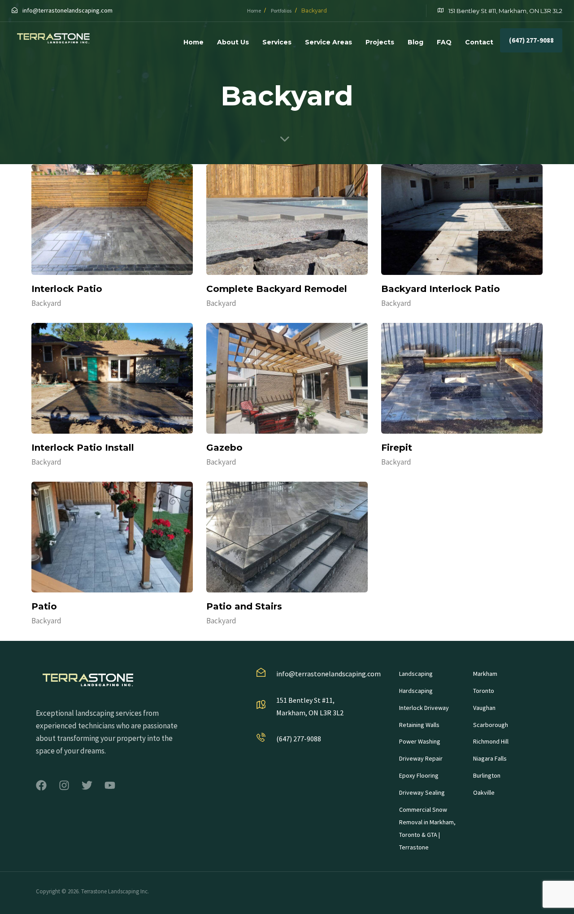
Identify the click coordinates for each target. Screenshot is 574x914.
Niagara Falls (490, 758)
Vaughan (484, 708)
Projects (379, 42)
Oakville (484, 792)
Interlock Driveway (424, 708)
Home (193, 42)
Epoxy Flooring (419, 775)
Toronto (483, 691)
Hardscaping (416, 691)
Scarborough (490, 725)
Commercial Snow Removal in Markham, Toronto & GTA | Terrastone (427, 828)
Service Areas (328, 42)
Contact (479, 42)
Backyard (46, 303)
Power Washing (419, 741)
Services (276, 42)
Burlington (486, 775)
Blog (415, 42)
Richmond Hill (491, 741)
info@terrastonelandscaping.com (67, 10)
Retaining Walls (419, 725)
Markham (485, 674)
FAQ (444, 42)
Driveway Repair (421, 758)
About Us (233, 42)
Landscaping (416, 674)
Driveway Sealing (422, 792)
